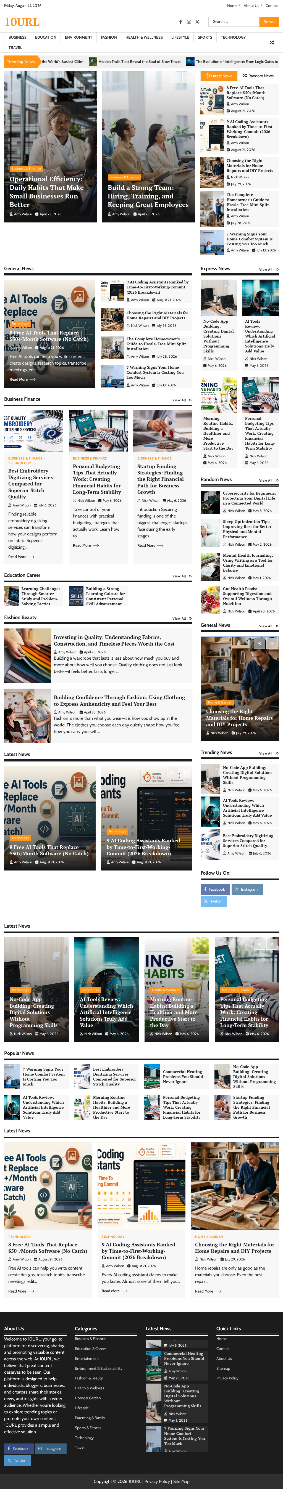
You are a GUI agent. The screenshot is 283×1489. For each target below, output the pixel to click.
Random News (261, 75)
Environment (78, 37)
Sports (205, 37)
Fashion (109, 37)
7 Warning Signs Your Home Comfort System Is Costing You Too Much (249, 239)
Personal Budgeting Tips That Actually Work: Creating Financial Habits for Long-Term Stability (97, 479)
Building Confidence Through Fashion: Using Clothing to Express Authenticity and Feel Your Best (119, 700)
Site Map (181, 1481)
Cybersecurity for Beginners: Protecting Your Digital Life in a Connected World (249, 498)
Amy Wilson (23, 214)
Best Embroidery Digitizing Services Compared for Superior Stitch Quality (30, 483)
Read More (19, 379)
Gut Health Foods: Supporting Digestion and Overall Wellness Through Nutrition (247, 596)
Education (45, 37)
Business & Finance (26, 169)
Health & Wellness (144, 37)
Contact (272, 5)
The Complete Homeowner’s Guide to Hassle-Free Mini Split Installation (248, 202)
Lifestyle (180, 37)
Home (232, 5)
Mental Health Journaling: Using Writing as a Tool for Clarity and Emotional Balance (248, 563)
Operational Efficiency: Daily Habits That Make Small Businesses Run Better (47, 191)
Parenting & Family (90, 1418)
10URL (22, 21)
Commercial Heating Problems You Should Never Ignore (249, 840)
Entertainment (87, 1358)
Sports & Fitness (88, 1428)
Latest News (221, 75)
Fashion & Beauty (89, 1378)
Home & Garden (220, 702)
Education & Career (90, 1348)
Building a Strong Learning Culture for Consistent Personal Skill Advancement (105, 596)
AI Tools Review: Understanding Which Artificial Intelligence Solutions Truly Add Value (260, 336)
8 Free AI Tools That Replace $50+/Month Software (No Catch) (246, 92)
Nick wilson (240, 177)
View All (179, 400)
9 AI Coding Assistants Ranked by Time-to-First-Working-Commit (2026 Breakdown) (250, 129)
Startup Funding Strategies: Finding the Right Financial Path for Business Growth (160, 479)
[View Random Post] (272, 42)
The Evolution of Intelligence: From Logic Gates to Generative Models (132, 61)
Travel (15, 47)
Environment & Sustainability (98, 1368)
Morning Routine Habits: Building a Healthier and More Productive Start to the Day (218, 433)
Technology (233, 37)
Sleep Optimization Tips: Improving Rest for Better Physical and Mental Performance (247, 529)
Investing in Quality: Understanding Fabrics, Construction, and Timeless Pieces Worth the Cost (114, 640)
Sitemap (223, 1368)
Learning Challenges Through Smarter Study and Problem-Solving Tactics (41, 596)
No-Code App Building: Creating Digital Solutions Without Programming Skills (218, 336)
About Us (251, 5)
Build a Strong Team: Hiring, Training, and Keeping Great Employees (148, 196)
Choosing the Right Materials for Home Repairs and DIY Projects (250, 165)
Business (18, 37)
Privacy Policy (227, 1378)
